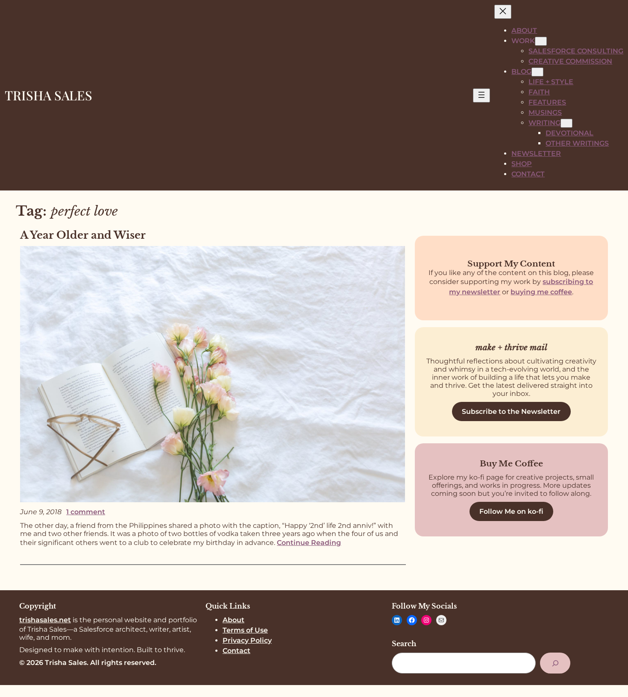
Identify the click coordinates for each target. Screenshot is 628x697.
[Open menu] (481, 95)
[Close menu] (502, 12)
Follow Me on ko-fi (511, 511)
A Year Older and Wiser (83, 235)
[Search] (555, 663)
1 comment (85, 512)
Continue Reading (309, 543)
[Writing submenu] (566, 123)
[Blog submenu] (537, 71)
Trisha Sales (48, 95)
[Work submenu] (541, 41)
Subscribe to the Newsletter (511, 411)
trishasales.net (45, 620)
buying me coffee (541, 292)
